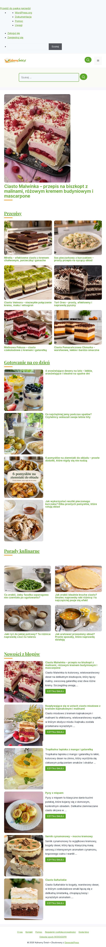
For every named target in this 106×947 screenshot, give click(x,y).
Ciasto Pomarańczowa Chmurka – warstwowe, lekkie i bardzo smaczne (76, 349)
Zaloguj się (13, 33)
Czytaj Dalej (55, 691)
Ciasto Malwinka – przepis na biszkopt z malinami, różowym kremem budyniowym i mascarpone (48, 191)
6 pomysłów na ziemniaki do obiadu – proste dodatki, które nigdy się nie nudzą (72, 459)
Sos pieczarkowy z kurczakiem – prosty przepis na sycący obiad (74, 259)
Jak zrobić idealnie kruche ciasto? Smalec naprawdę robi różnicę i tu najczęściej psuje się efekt (76, 597)
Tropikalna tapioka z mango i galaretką (69, 749)
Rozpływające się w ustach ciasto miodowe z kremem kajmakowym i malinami (72, 707)
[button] (88, 60)
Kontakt (29, 932)
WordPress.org (23, 12)
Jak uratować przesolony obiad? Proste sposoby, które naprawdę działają (75, 637)
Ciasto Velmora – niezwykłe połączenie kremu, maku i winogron (28, 304)
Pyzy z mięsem (54, 792)
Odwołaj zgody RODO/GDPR (53, 937)
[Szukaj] (83, 77)
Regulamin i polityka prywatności (60, 932)
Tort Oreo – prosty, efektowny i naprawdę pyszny (73, 304)
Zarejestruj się (15, 37)
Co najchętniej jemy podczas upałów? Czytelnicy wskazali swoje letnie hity (68, 415)
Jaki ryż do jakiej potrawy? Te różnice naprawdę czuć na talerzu (27, 635)
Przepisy (13, 213)
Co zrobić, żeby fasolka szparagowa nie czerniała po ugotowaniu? (26, 596)
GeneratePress (72, 942)
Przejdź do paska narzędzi (15, 8)
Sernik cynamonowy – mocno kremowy (69, 836)
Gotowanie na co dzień (27, 362)
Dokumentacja (23, 16)
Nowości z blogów (22, 654)
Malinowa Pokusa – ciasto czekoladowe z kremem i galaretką (25, 349)
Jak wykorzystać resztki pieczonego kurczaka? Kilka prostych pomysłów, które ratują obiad (71, 504)
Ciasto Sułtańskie (56, 879)
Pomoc (19, 21)
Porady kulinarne (22, 551)
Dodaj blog (84, 932)
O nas (20, 932)
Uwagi (18, 25)
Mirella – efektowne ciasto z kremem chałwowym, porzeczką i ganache (26, 259)
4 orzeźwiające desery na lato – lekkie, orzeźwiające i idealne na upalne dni (69, 372)
